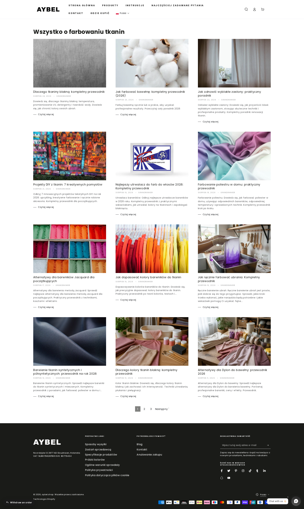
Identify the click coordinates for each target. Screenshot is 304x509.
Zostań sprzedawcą (98, 449)
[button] (122, 13)
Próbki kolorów (95, 460)
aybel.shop (48, 494)
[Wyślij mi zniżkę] (269, 445)
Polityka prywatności (99, 470)
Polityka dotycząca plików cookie (107, 475)
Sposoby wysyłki (96, 444)
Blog (139, 444)
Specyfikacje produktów (101, 454)
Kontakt (142, 449)
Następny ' (162, 409)
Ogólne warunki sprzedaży (102, 465)
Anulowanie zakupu (149, 454)
